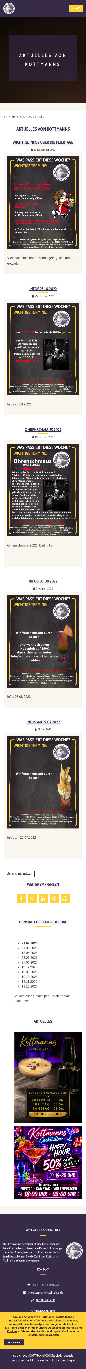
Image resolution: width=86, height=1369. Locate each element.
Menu (75, 8)
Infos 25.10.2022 (43, 288)
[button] (21, 898)
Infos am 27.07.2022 (43, 722)
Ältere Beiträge (19, 873)
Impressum (18, 1360)
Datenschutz (43, 1360)
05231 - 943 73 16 (45, 1300)
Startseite (11, 116)
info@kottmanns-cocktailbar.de (45, 1292)
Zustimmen (14, 1342)
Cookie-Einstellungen (63, 1360)
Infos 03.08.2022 (43, 581)
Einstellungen (36, 1335)
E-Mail (54, 996)
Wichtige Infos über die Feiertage (43, 142)
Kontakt (30, 1360)
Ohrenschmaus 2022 (43, 429)
